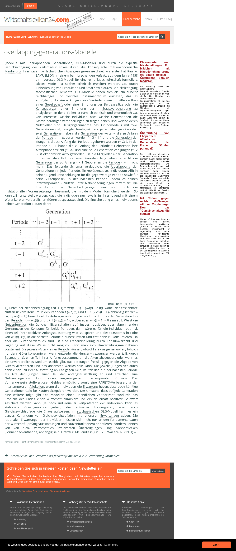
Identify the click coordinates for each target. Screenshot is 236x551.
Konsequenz (45, 108)
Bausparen (134, 526)
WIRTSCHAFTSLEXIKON (26, 37)
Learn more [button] (111, 544)
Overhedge (37, 441)
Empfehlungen (13, 5)
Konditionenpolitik (25, 528)
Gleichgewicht (34, 407)
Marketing (21, 519)
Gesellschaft (54, 104)
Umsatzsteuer (76, 531)
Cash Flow (133, 522)
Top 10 (115, 19)
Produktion (70, 88)
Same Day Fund (29, 491)
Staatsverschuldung (116, 108)
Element (64, 92)
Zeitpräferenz (88, 403)
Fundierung (13, 71)
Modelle (11, 63)
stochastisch (86, 411)
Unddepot (43, 491)
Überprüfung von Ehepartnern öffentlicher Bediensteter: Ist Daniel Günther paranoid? (154, 141)
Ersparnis (118, 333)
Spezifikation (45, 187)
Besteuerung (14, 357)
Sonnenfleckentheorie (21, 432)
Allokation (37, 386)
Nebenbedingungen (99, 183)
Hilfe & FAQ (164, 19)
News (148, 19)
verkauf (128, 366)
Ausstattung (44, 370)
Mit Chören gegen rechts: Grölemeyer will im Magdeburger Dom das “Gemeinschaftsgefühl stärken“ (154, 206)
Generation (61, 63)
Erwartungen (109, 415)
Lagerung (11, 345)
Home (101, 19)
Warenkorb (13, 199)
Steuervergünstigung (60, 491)
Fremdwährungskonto (139, 531)
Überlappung (120, 166)
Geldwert (131, 399)
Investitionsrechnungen (80, 522)
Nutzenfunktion (16, 324)
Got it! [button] (216, 544)
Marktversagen (76, 526)
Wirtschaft (54, 399)
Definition (21, 524)
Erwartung (90, 386)
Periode (130, 129)
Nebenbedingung (37, 308)
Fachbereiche (131, 19)
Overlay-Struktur (73, 441)
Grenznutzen (14, 328)
